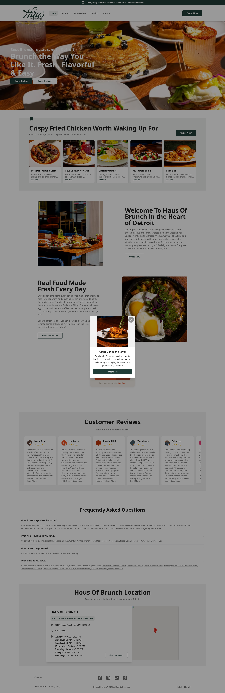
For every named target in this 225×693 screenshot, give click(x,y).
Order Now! (112, 372)
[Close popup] (131, 320)
